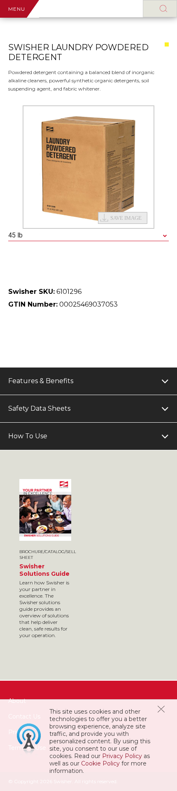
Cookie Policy (100, 763)
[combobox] (88, 235)
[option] (88, 167)
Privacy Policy (122, 756)
